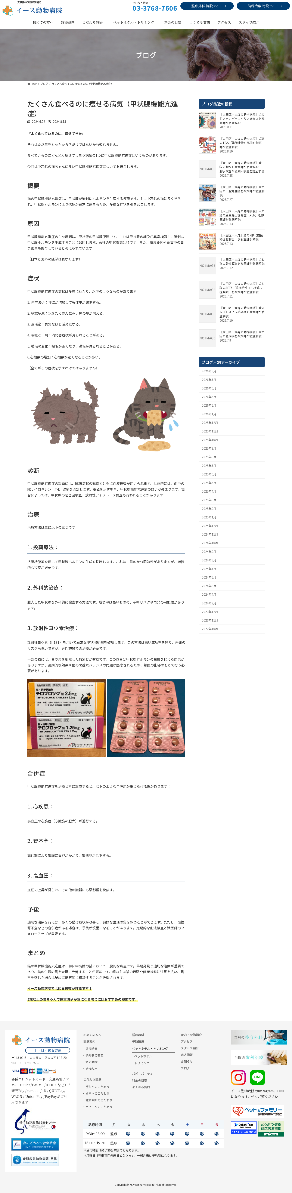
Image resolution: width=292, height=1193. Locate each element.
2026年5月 (209, 397)
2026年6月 (209, 388)
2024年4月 (209, 594)
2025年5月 (209, 483)
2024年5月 (209, 586)
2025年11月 (210, 431)
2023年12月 (210, 612)
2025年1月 (209, 517)
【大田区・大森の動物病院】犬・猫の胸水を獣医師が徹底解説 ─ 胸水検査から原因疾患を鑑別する (242, 167)
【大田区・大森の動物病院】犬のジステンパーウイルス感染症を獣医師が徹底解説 (242, 118)
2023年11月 (210, 620)
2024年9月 (209, 551)
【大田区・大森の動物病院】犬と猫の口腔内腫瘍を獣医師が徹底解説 (242, 191)
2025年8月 (209, 457)
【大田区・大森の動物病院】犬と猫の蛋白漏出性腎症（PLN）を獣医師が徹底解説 (242, 215)
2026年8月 (209, 371)
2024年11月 (210, 534)
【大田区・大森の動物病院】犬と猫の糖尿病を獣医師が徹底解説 (242, 334)
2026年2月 (209, 405)
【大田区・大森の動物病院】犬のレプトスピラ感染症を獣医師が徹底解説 (242, 312)
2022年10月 (210, 629)
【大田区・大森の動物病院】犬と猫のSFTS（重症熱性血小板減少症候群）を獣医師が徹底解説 (242, 287)
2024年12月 (210, 526)
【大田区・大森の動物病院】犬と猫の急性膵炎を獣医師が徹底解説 (242, 261)
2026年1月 (209, 414)
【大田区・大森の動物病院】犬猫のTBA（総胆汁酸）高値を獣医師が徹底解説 (242, 142)
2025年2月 (209, 508)
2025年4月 (209, 491)
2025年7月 (209, 465)
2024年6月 (209, 577)
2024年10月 (210, 543)
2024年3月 (209, 603)
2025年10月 (210, 440)
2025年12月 (210, 422)
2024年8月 (209, 560)
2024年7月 (209, 569)
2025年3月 (209, 500)
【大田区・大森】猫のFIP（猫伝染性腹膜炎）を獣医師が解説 (241, 237)
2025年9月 (209, 448)
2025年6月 (209, 474)
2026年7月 (209, 379)
